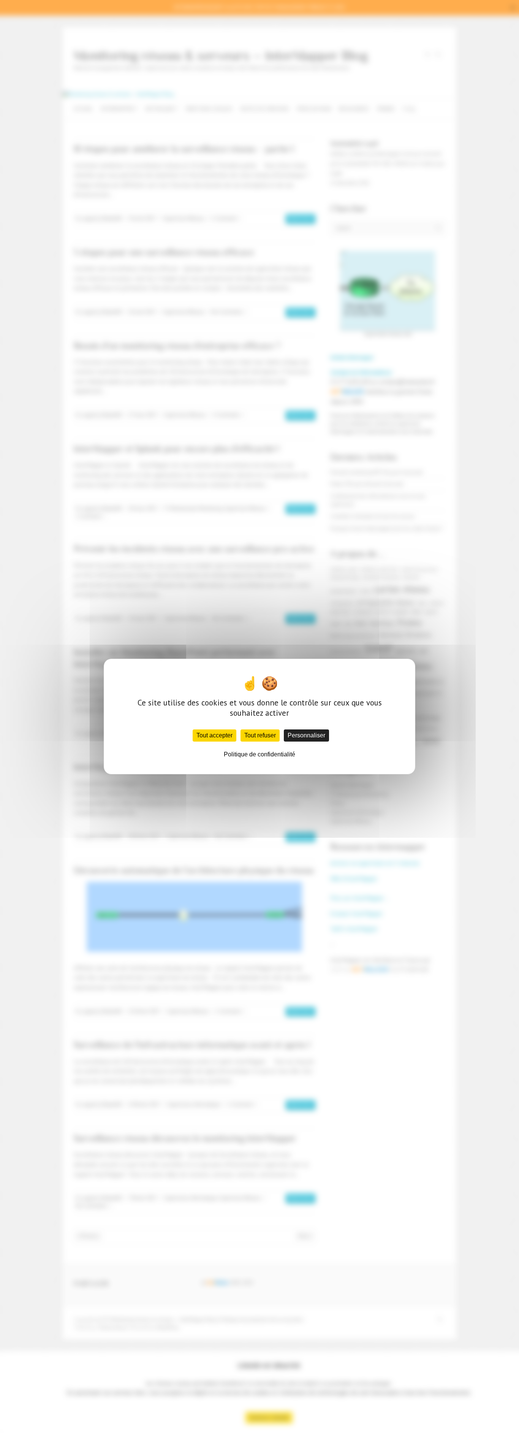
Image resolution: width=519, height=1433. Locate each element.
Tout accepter (214, 735)
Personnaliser (306, 735)
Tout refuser (260, 735)
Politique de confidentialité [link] (259, 754)
